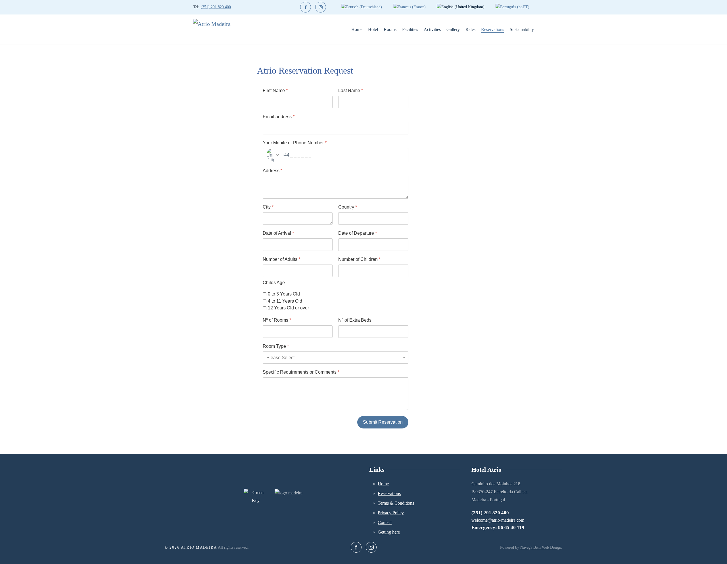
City (268, 207)
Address (272, 170)
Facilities (410, 29)
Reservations (492, 29)
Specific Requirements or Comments (301, 372)
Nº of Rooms (277, 320)
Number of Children (359, 259)
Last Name (350, 90)
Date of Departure (357, 233)
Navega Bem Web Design (540, 547)
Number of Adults (281, 259)
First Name (275, 90)
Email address (278, 116)
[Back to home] (217, 29)
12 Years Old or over (288, 308)
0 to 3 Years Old (284, 294)
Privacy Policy (391, 512)
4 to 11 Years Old (285, 301)
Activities (432, 29)
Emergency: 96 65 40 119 (497, 527)
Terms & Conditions (396, 503)
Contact (385, 522)
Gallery (453, 29)
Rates (470, 29)
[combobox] (276, 155)
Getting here (389, 532)
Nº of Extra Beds (354, 320)
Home (356, 29)
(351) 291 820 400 (216, 7)
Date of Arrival (278, 233)
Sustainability (522, 29)
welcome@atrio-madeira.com (497, 520)
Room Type (276, 346)
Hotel (373, 29)
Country (347, 207)
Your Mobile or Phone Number (295, 142)
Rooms (390, 29)
